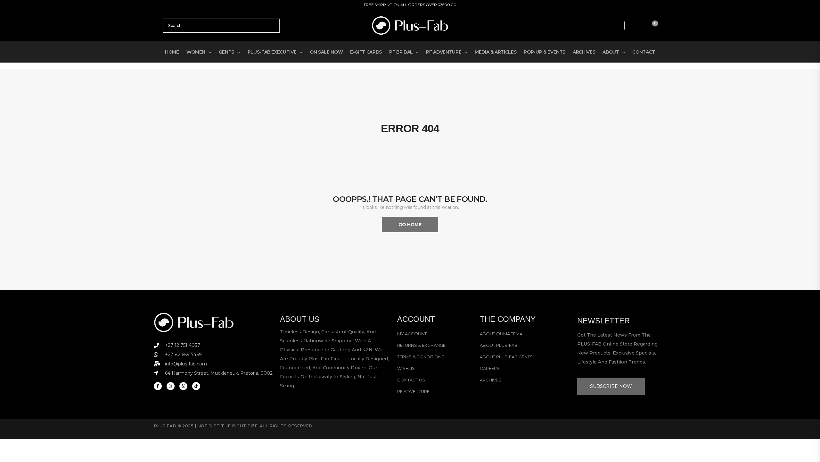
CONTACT (643, 52)
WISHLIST (407, 368)
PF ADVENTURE (443, 52)
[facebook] (158, 386)
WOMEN (195, 52)
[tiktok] (196, 386)
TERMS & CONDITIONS (420, 356)
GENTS (226, 52)
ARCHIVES (584, 52)
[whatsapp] (183, 386)
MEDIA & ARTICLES (495, 52)
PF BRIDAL (401, 52)
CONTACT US (411, 379)
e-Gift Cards (366, 52)
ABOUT (611, 52)
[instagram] (171, 386)
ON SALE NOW (326, 52)
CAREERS (490, 368)
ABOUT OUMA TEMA (501, 333)
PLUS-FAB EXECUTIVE (272, 52)
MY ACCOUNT (412, 333)
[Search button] (272, 26)
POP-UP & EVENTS (544, 52)
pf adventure (413, 391)
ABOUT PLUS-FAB (499, 345)
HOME (172, 52)
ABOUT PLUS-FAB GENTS (506, 356)
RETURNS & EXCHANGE (421, 345)
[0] (649, 25)
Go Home (410, 224)
